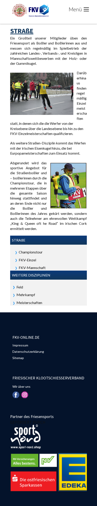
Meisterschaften (29, 302)
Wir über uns (21, 386)
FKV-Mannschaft (32, 267)
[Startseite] (30, 10)
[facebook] (15, 394)
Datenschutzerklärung (28, 351)
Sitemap (18, 358)
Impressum (20, 345)
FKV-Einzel (27, 260)
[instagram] (24, 394)
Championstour (31, 252)
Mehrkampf (25, 294)
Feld (19, 287)
